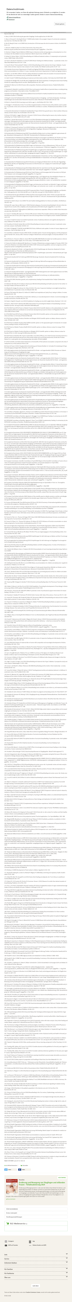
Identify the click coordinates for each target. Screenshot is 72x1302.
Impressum (12, 19)
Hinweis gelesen (59, 24)
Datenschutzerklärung (14, 17)
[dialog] (36, 651)
